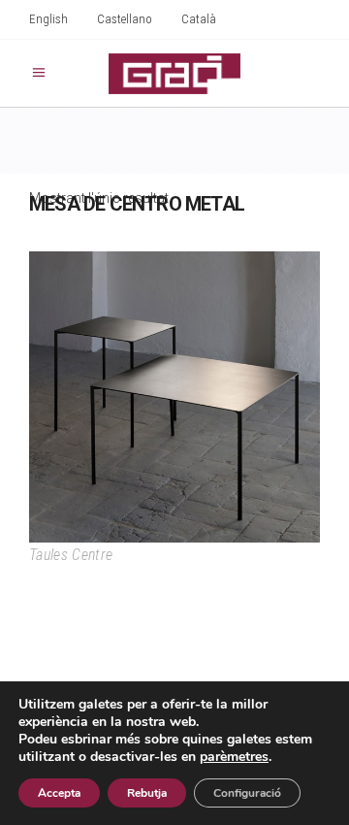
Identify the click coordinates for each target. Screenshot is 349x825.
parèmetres (234, 757)
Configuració (247, 793)
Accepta (59, 793)
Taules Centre (70, 554)
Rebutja (147, 793)
